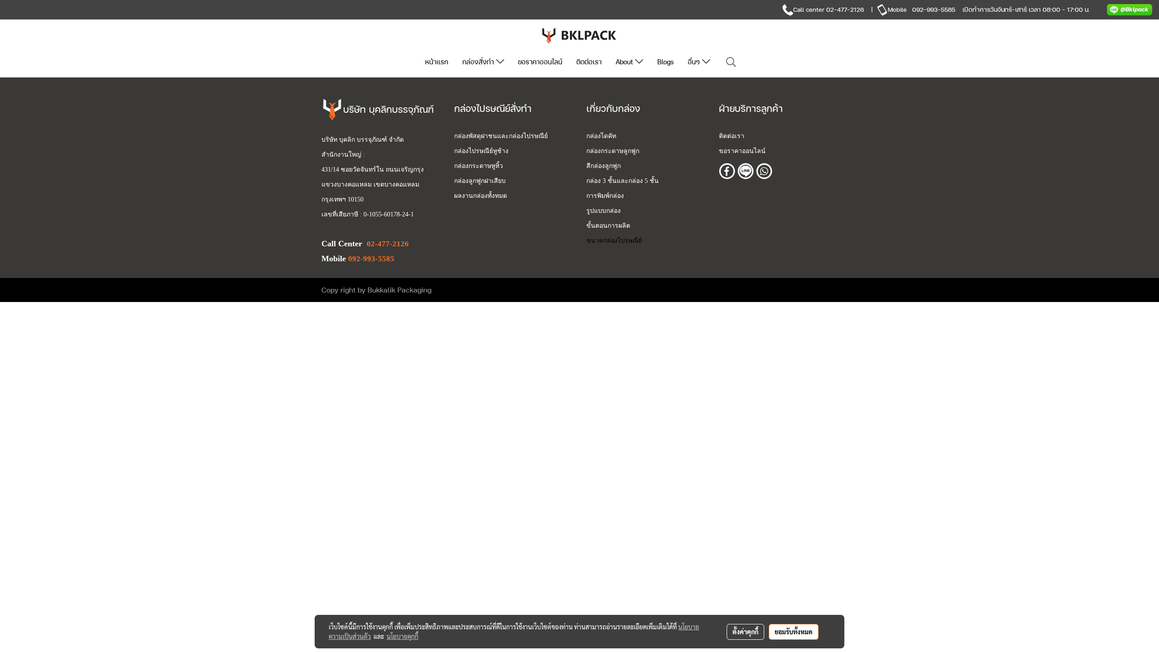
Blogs (665, 62)
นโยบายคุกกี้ (402, 636)
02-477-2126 (845, 9)
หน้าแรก (436, 62)
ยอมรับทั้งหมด (794, 632)
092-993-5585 (933, 9)
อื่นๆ (695, 62)
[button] (731, 62)
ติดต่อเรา (589, 62)
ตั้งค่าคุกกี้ (745, 632)
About (625, 62)
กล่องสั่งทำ (479, 62)
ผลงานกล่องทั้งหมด (480, 195)
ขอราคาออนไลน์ (540, 62)
